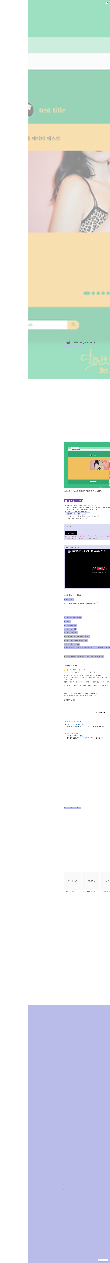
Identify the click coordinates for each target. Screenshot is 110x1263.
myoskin (63, 1192)
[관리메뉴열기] (107, 3)
